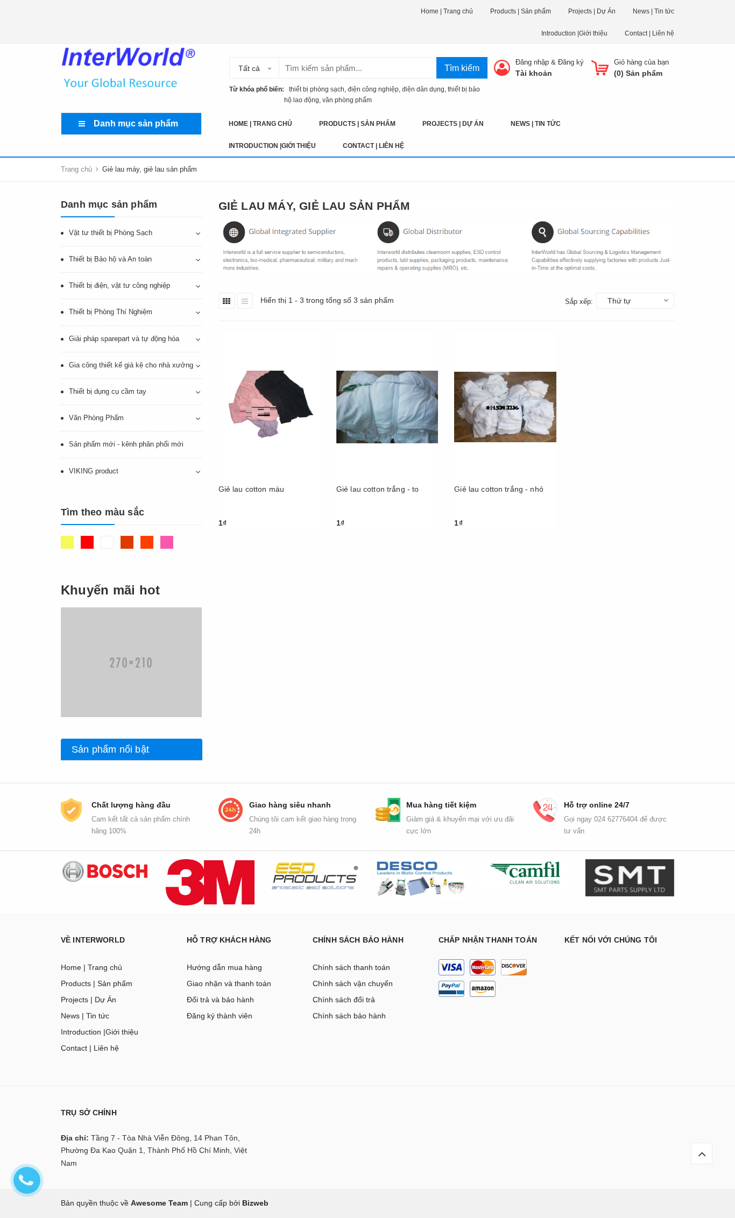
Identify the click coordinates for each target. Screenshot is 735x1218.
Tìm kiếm (461, 68)
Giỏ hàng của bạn (641, 62)
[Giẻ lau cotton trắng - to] (387, 407)
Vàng (68, 547)
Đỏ (88, 547)
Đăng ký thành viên (219, 1015)
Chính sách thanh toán (351, 967)
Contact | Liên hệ (649, 33)
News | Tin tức (653, 11)
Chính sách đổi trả (344, 999)
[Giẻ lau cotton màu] (269, 407)
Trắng (108, 547)
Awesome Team (159, 1203)
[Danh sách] (245, 301)
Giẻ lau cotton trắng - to (377, 489)
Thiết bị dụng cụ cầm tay (107, 391)
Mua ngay (241, 526)
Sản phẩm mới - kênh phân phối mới (126, 444)
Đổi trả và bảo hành (220, 999)
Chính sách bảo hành (349, 1015)
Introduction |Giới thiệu (574, 33)
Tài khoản (533, 73)
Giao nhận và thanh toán (229, 983)
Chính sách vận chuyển (353, 983)
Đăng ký (571, 62)
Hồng (168, 547)
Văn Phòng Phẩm (96, 418)
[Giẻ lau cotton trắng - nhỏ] (505, 407)
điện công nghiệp (373, 89)
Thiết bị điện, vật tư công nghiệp (119, 285)
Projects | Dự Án (592, 11)
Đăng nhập (532, 62)
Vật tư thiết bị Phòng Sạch (110, 233)
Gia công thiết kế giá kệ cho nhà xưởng (131, 365)
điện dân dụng (423, 89)
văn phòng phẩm (347, 100)
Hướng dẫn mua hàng (224, 967)
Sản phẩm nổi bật (110, 749)
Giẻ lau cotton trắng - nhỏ (498, 489)
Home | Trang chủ (447, 11)
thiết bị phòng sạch (314, 89)
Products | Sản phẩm (520, 11)
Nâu (128, 547)
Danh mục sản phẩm (136, 123)
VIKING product (93, 471)
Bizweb (255, 1203)
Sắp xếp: (579, 302)
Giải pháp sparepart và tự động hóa (124, 339)
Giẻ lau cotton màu (251, 489)
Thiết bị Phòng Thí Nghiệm (110, 312)
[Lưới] (226, 301)
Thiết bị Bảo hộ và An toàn (110, 259)
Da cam (148, 547)
